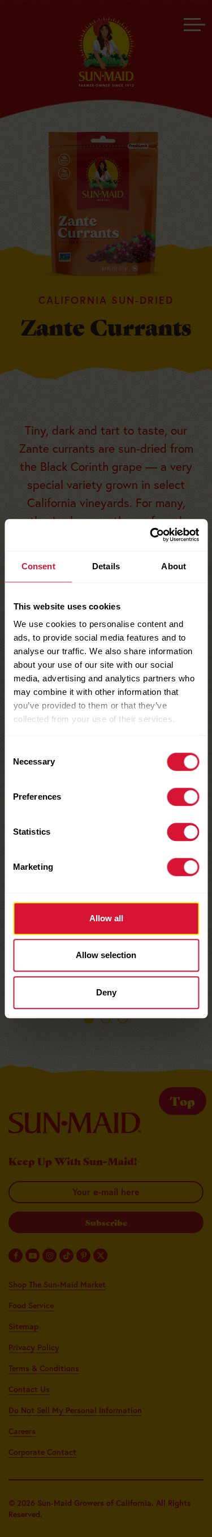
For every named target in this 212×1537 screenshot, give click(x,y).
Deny (106, 992)
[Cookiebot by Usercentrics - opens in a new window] (151, 534)
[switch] (183, 797)
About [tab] (173, 566)
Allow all (106, 918)
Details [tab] (106, 566)
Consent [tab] (38, 566)
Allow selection (106, 955)
